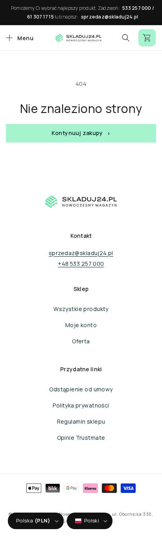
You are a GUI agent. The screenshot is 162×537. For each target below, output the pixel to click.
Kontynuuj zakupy (77, 133)
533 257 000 (136, 8)
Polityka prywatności (81, 405)
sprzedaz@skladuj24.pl (109, 16)
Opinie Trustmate (81, 437)
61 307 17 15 (40, 16)
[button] (18, 37)
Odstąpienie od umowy (80, 389)
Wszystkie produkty (81, 309)
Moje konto (81, 325)
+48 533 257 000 (81, 263)
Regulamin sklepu (81, 421)
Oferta (81, 341)
